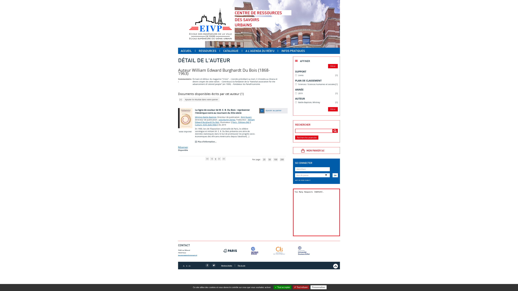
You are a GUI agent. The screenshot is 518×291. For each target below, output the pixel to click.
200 (282, 159)
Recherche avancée (307, 137)
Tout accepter (283, 287)
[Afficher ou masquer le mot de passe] (326, 175)
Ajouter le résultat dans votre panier (201, 99)
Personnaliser (318, 287)
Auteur (300, 98)
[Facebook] (207, 265)
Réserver (183, 147)
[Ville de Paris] (230, 250)
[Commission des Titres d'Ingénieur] (279, 250)
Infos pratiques (293, 51)
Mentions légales (226, 265)
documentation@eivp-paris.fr (187, 255)
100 (275, 159)
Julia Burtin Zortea (227, 119)
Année (299, 89)
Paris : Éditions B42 (241, 122)
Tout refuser (302, 287)
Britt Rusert (246, 117)
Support (300, 71)
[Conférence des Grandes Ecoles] (254, 250)
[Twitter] (214, 265)
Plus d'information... (207, 141)
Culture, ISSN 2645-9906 (206, 125)
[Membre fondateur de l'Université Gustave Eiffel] (303, 250)
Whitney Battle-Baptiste (205, 117)
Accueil (186, 51)
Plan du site (241, 265)
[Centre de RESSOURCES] (210, 24)
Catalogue (230, 51)
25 (264, 159)
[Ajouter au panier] (262, 110)
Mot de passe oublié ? (303, 180)
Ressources (207, 51)
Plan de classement (308, 80)
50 (270, 159)
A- (184, 266)
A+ (190, 266)
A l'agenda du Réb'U (260, 51)
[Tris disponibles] (180, 99)
